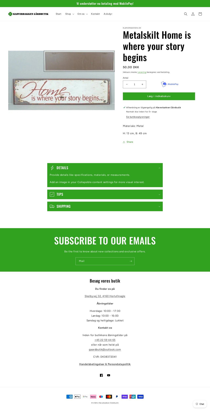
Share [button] (130, 142)
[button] (69, 14)
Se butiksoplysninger (138, 116)
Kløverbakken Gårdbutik (108, 403)
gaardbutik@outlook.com (105, 349)
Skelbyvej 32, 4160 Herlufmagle (105, 296)
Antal (125, 78)
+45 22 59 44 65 (105, 339)
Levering (142, 72)
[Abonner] (130, 261)
